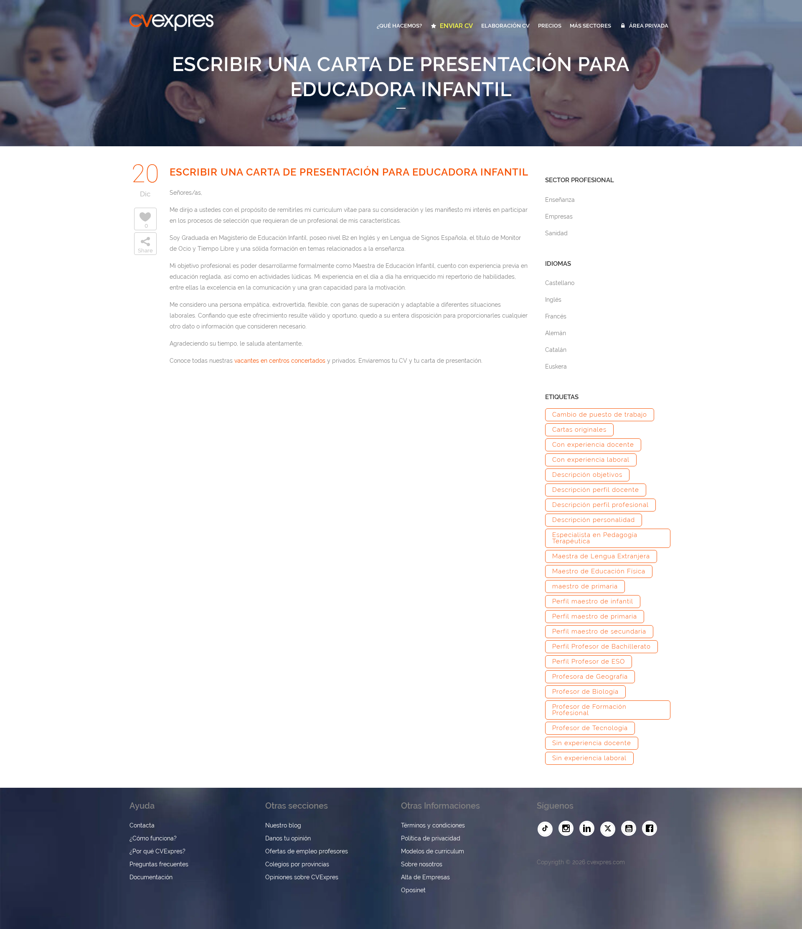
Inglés (553, 299)
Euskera (556, 366)
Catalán (555, 349)
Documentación (151, 877)
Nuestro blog (283, 825)
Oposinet (413, 890)
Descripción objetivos (587, 474)
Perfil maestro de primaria (594, 616)
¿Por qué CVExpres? (157, 851)
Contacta (142, 825)
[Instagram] (568, 828)
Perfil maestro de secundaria (599, 631)
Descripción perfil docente (595, 490)
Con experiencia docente (593, 444)
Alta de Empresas (425, 877)
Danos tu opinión (288, 838)
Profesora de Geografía (590, 676)
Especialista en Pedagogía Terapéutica (594, 538)
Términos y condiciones (433, 825)
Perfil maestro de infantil (592, 601)
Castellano (559, 283)
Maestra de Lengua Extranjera (601, 556)
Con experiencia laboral (590, 459)
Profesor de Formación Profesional (589, 710)
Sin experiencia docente (591, 743)
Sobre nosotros (421, 864)
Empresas (559, 216)
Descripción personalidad (593, 520)
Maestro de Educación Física (598, 571)
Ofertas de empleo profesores (306, 851)
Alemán (555, 333)
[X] (610, 829)
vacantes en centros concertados (279, 360)
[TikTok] (547, 829)
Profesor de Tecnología (590, 728)
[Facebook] (651, 828)
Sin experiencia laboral (589, 758)
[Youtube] (630, 828)
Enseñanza (560, 199)
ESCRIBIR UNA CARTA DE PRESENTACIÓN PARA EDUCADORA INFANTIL (349, 172)
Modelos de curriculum (432, 851)
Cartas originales (579, 429)
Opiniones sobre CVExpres (301, 877)
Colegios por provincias (297, 864)
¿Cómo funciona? (153, 838)
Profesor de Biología (585, 691)
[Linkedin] (589, 828)
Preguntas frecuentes (158, 864)
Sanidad (556, 233)
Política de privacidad (430, 838)
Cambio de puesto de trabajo (599, 414)
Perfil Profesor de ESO (588, 661)
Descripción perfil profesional (600, 505)
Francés (555, 316)
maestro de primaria (585, 586)
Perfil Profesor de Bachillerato (601, 646)
